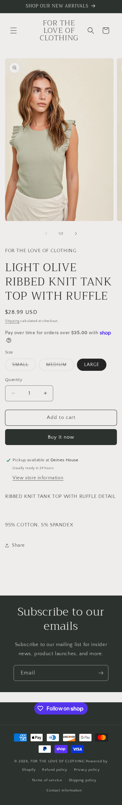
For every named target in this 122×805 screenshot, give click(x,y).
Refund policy (54, 770)
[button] (13, 30)
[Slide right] (75, 233)
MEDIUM (60, 366)
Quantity (13, 379)
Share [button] (18, 545)
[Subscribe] (100, 673)
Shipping (12, 321)
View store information (38, 478)
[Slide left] (46, 233)
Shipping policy (83, 780)
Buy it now (61, 437)
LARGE (91, 364)
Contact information (64, 790)
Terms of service (47, 780)
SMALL (24, 366)
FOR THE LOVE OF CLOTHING (57, 761)
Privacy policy (87, 770)
